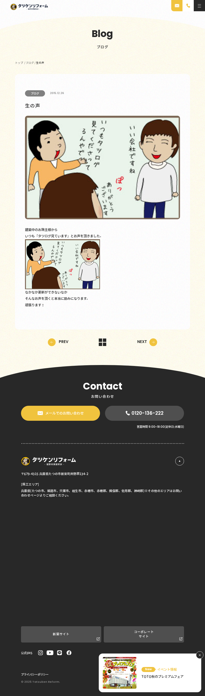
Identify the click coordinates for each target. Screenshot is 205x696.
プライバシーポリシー (34, 674)
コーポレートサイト (144, 634)
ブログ (35, 93)
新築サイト (61, 634)
